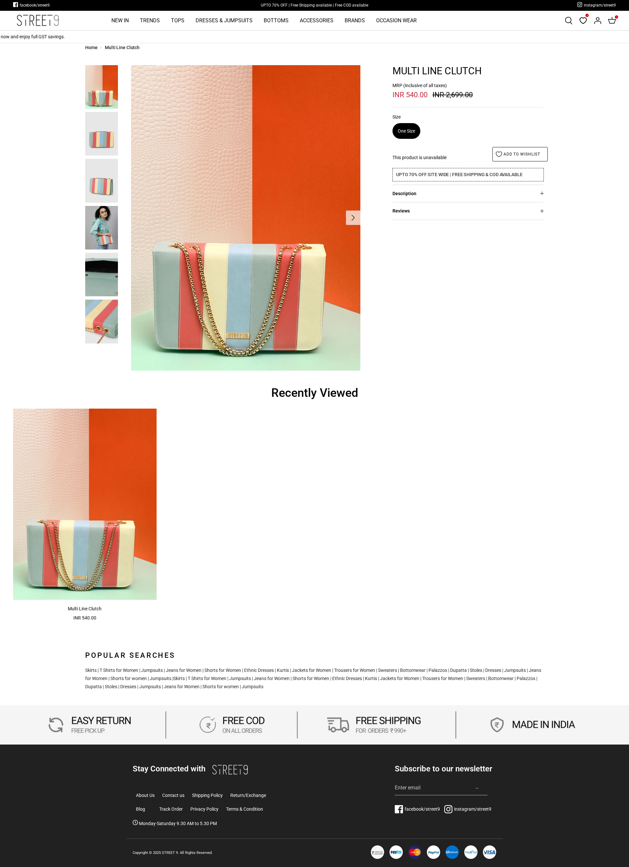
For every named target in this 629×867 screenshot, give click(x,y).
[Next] (353, 218)
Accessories (317, 20)
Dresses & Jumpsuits (224, 20)
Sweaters (387, 670)
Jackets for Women (311, 670)
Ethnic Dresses (259, 670)
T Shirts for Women (119, 670)
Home (91, 47)
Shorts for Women (222, 670)
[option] (245, 218)
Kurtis (283, 670)
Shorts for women (128, 678)
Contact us (173, 795)
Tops (177, 20)
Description (404, 193)
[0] (583, 21)
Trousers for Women (354, 670)
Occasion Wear (396, 20)
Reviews (401, 210)
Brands (355, 20)
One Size (406, 131)
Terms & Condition (244, 809)
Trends (150, 20)
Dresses (493, 670)
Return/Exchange (248, 795)
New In (120, 20)
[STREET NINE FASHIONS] (37, 20)
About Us (145, 795)
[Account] (597, 21)
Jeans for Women (183, 670)
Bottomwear (413, 670)
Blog (140, 809)
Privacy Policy (204, 809)
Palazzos (438, 670)
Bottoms (276, 20)
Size (396, 117)
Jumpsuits (152, 670)
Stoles (476, 670)
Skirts (91, 670)
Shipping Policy (207, 795)
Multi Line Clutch (122, 47)
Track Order (171, 809)
